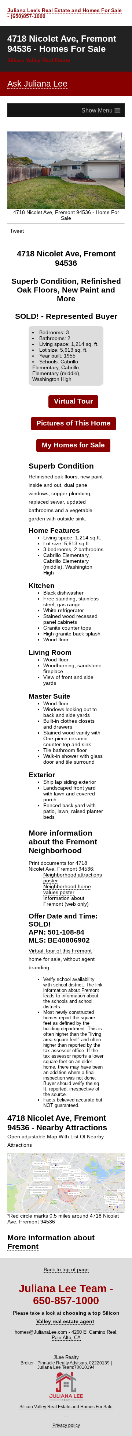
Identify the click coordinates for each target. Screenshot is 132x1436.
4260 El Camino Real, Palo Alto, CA (85, 1329)
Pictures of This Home (73, 417)
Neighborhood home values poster (67, 884)
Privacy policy (66, 1420)
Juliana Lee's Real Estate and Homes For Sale (64, 10)
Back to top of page (66, 1264)
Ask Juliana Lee (37, 83)
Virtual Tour (73, 396)
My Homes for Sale (73, 439)
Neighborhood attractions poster (72, 872)
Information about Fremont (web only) (66, 895)
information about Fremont (71, 984)
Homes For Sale (72, 49)
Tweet (17, 225)
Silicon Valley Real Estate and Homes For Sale (66, 1401)
